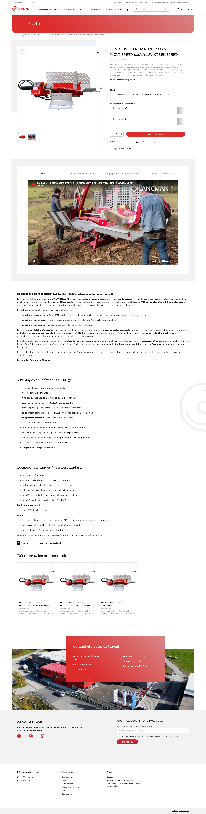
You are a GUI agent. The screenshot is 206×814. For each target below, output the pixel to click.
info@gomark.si (19, 2)
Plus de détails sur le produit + (123, 80)
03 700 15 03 (31, 2)
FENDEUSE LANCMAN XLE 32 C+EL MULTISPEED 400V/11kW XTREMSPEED (77, 35)
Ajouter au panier (156, 134)
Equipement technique (83, 173)
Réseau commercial (162, 173)
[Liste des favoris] (177, 9)
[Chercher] (166, 9)
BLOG (82, 10)
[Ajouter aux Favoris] (52, 572)
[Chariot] (182, 9)
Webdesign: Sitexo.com (180, 811)
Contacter (66, 790)
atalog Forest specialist (40, 543)
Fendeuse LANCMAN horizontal (36, 35)
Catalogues (118, 2)
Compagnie (70, 10)
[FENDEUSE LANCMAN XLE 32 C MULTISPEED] (118, 582)
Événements (95, 10)
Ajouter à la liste (121, 148)
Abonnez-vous (127, 742)
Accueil (19, 35)
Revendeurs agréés (114, 10)
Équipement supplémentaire (123, 173)
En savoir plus (173, 736)
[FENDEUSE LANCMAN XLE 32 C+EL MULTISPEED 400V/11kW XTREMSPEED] (36, 582)
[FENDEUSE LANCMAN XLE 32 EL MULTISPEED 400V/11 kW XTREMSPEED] (77, 582)
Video (44, 173)
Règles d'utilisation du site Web (137, 2)
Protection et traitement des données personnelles (170, 2)
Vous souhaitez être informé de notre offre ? (135, 726)
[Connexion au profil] (173, 9)
